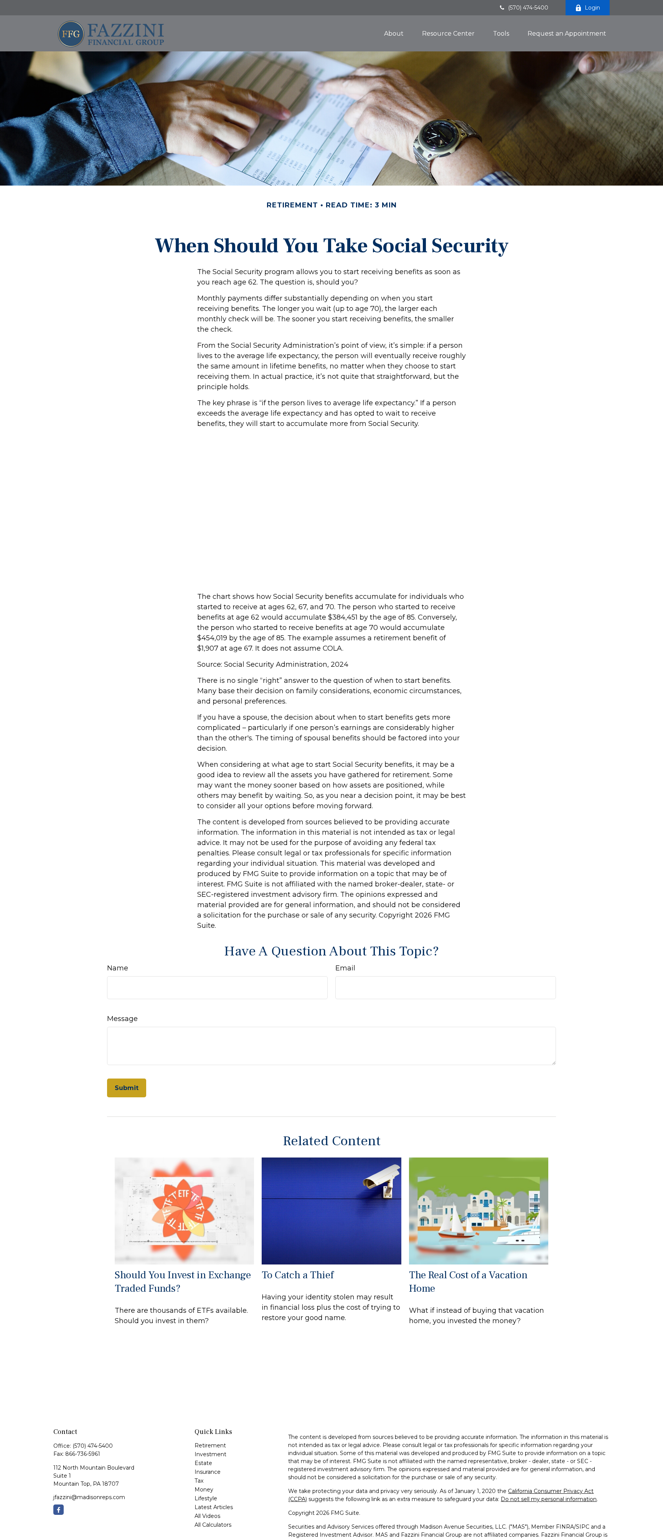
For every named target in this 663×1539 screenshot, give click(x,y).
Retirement (210, 1445)
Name (117, 968)
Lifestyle (206, 1498)
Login (592, 7)
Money (204, 1489)
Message (122, 1018)
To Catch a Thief (297, 1275)
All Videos (207, 1516)
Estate (203, 1463)
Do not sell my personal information (549, 1499)
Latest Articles (214, 1507)
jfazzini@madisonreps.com (89, 1497)
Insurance (208, 1471)
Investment (210, 1454)
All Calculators (213, 1524)
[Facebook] (58, 1509)
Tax (199, 1480)
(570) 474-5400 (528, 7)
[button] (394, 33)
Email (345, 968)
